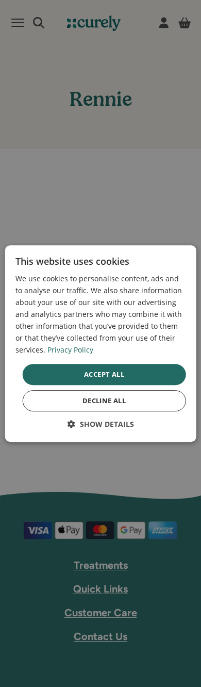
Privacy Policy (70, 350)
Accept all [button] (104, 374)
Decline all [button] (104, 400)
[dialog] (100, 343)
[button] (101, 424)
